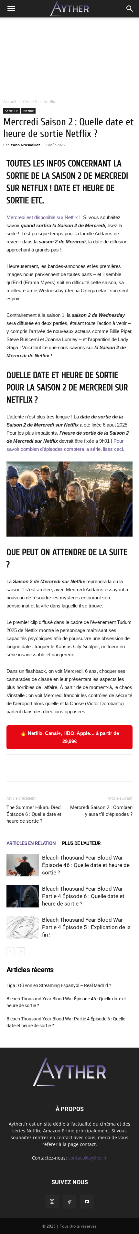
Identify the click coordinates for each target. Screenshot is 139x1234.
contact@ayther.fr (87, 1158)
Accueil (9, 101)
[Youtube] (86, 1201)
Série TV (29, 101)
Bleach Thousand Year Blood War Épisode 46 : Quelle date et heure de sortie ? (86, 865)
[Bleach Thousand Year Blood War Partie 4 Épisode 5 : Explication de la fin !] (22, 927)
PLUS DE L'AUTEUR (81, 843)
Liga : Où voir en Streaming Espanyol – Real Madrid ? (58, 985)
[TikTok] (69, 1201)
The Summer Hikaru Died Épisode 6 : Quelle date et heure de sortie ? (33, 814)
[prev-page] (10, 951)
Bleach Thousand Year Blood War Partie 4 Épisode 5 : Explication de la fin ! (86, 927)
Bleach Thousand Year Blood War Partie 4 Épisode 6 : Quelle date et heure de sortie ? (83, 896)
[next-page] (21, 951)
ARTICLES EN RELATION (31, 843)
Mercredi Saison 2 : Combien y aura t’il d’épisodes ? (101, 811)
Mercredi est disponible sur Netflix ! (44, 217)
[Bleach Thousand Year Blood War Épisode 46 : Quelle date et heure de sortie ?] (22, 865)
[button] (11, 8)
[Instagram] (52, 1201)
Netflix (49, 101)
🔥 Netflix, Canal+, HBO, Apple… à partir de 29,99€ (69, 737)
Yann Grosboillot (25, 144)
